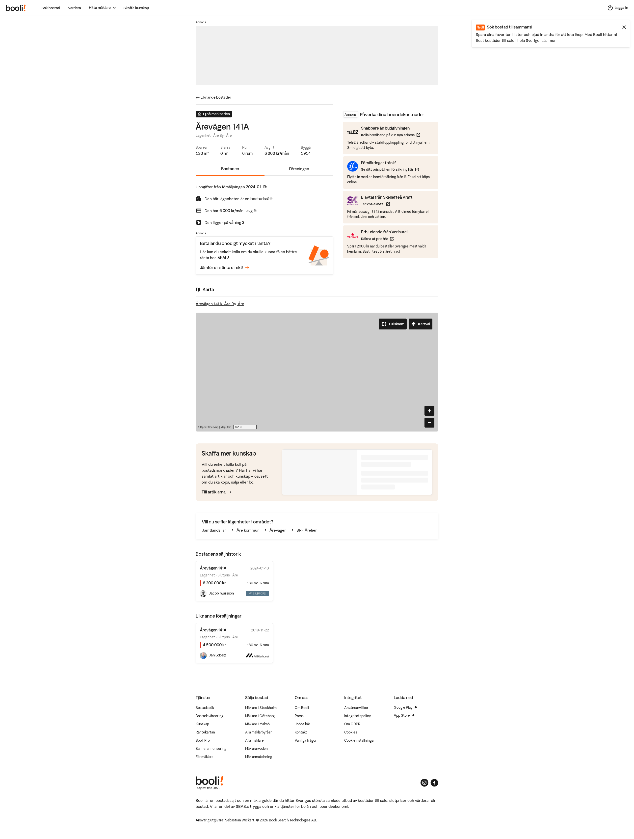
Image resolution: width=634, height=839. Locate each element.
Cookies (350, 732)
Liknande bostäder (216, 97)
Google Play (403, 707)
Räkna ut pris (384, 238)
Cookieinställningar (359, 740)
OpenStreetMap (209, 427)
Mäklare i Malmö (257, 724)
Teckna (387, 204)
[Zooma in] (429, 411)
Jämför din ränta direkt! (221, 267)
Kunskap (202, 724)
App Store (402, 715)
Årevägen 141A (213, 629)
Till (214, 491)
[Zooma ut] (429, 423)
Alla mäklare (254, 740)
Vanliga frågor (306, 740)
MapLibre (226, 427)
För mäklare (204, 757)
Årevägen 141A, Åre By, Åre (220, 303)
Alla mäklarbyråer (258, 732)
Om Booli (302, 707)
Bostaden (230, 168)
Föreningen (299, 168)
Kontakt (301, 732)
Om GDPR (352, 724)
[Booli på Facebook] (434, 783)
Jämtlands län (214, 530)
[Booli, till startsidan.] (16, 7)
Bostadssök (205, 707)
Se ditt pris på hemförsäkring (390, 169)
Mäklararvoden (256, 748)
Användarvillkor (356, 707)
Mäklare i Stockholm (261, 707)
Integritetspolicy (357, 716)
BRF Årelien (306, 530)
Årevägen (278, 530)
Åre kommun (248, 530)
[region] (317, 372)
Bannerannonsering (211, 748)
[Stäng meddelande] (624, 27)
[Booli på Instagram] (424, 783)
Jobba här (302, 724)
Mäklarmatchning (258, 757)
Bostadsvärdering (209, 716)
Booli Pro (203, 740)
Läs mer (548, 40)
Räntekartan (205, 732)
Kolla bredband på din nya (390, 135)
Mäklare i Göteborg (260, 716)
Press (299, 716)
